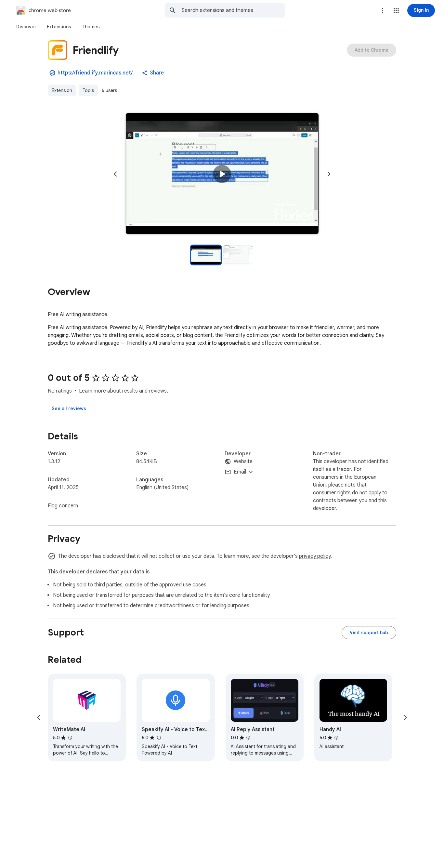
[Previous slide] (115, 174)
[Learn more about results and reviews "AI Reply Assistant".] (248, 737)
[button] (396, 10)
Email (240, 472)
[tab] (26, 27)
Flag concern (63, 505)
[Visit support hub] (369, 632)
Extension (62, 90)
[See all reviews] (69, 408)
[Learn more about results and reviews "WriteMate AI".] (70, 737)
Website (243, 461)
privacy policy (315, 556)
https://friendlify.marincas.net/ (95, 73)
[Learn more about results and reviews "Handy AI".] (336, 737)
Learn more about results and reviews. (123, 391)
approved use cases (182, 585)
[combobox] (233, 10)
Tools (88, 90)
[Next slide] (328, 174)
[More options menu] (382, 10)
